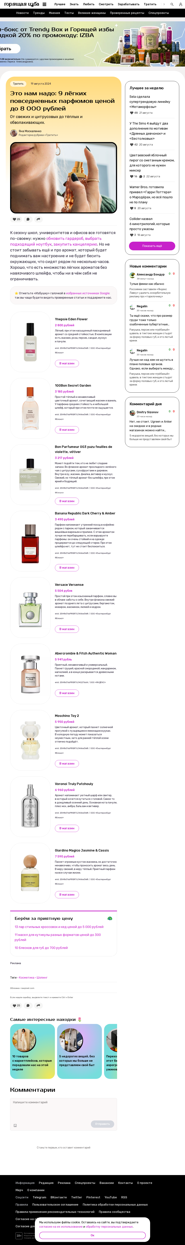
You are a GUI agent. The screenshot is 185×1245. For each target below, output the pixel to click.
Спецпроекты (159, 13)
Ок (92, 1235)
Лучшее (59, 4)
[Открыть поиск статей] (172, 4)
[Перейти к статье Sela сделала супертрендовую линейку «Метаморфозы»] (152, 104)
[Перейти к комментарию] (152, 285)
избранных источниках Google (87, 293)
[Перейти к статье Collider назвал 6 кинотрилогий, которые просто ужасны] (152, 226)
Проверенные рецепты (127, 13)
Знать (74, 4)
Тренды (39, 13)
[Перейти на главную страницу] (21, 4)
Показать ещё (152, 246)
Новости (22, 13)
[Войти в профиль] (180, 4)
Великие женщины (92, 13)
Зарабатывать (128, 4)
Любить (88, 4)
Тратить (150, 4)
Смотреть (106, 4)
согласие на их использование (61, 1226)
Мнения (54, 13)
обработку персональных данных (109, 1226)
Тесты (69, 13)
